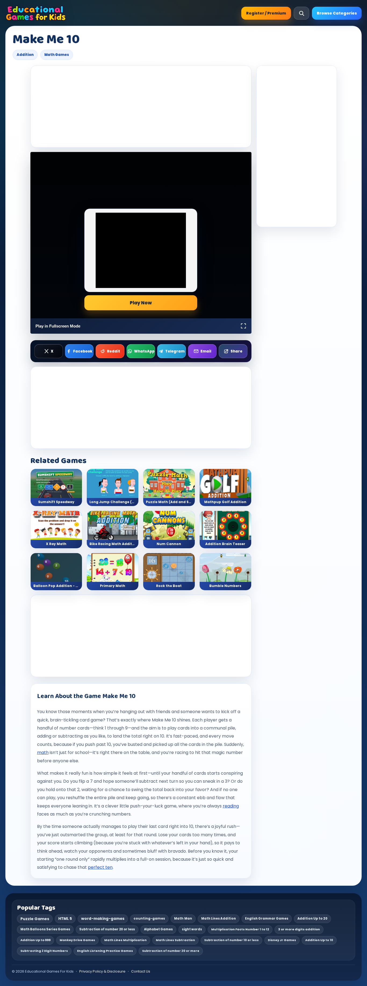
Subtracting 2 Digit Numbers (44, 951)
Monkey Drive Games (77, 940)
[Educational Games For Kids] (35, 13)
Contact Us (140, 971)
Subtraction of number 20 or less (107, 929)
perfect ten (100, 867)
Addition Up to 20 (312, 918)
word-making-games (102, 918)
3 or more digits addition (299, 929)
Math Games (56, 54)
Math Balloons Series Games (45, 929)
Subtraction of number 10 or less (231, 940)
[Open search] (301, 13)
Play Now (141, 303)
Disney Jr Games (282, 940)
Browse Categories (337, 13)
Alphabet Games (158, 929)
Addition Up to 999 (35, 940)
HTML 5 (65, 918)
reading (231, 806)
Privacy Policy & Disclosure (102, 971)
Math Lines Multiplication (125, 940)
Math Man (183, 918)
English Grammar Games (266, 918)
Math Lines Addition (218, 918)
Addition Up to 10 (319, 940)
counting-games (149, 918)
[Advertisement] (141, 106)
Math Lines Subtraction (175, 940)
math (43, 752)
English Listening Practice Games (105, 951)
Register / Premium (266, 13)
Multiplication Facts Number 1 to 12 (240, 929)
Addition (25, 54)
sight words (192, 929)
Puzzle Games (34, 918)
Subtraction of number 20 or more (170, 951)
